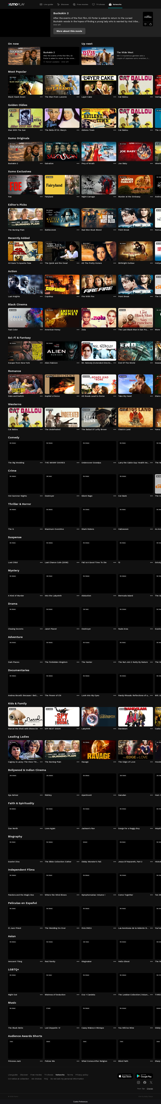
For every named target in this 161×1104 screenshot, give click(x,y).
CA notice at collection (18, 1079)
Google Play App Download (144, 1076)
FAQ (46, 1079)
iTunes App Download (125, 1076)
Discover (65, 4)
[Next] (153, 84)
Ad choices (36, 1079)
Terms (70, 1075)
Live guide (48, 4)
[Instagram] (138, 1082)
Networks (117, 4)
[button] (69, 31)
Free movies (82, 4)
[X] (151, 1082)
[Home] (16, 4)
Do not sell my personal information (67, 1079)
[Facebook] (145, 1082)
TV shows (100, 4)
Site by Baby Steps (145, 1096)
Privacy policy (81, 1075)
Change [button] (150, 1089)
